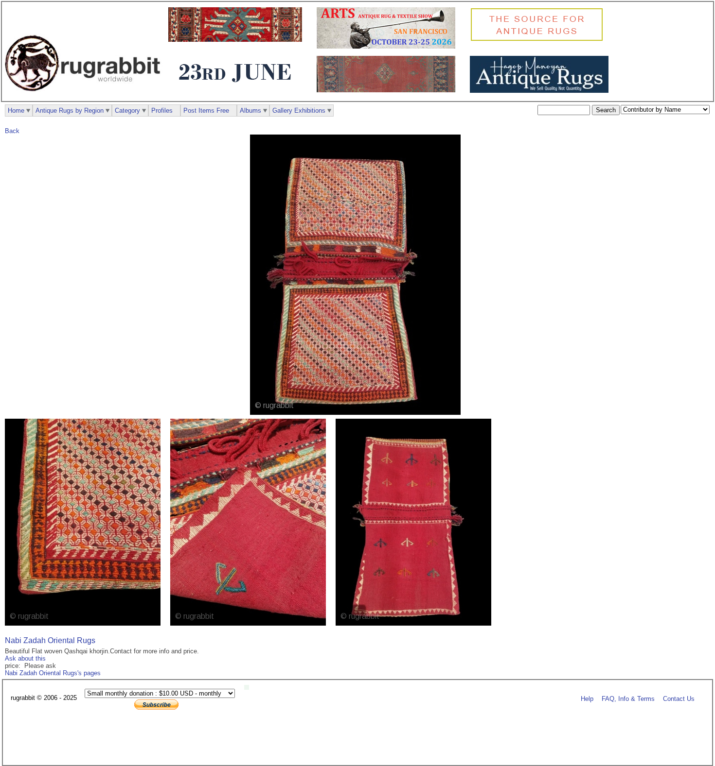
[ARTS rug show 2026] (388, 46)
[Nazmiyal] (539, 39)
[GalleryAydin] (388, 90)
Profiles (162, 110)
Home (16, 110)
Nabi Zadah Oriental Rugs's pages (53, 673)
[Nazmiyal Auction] (237, 39)
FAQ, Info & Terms (628, 698)
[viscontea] (237, 88)
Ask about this (25, 658)
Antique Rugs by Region (70, 110)
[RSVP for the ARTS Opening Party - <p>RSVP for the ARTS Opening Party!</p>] (249, 687)
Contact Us (679, 698)
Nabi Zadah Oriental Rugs (50, 640)
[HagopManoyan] (541, 90)
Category (127, 110)
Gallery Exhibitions (298, 110)
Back (12, 131)
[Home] (85, 96)
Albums (250, 110)
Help (587, 698)
